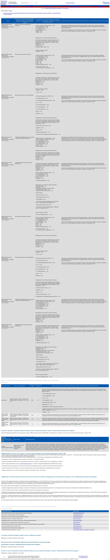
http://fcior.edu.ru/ (77, 522)
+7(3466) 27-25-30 (84, 556)
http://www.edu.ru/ (77, 518)
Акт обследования (8, 14)
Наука (46, 5)
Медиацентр (100, 6)
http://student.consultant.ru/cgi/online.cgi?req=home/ (83, 529)
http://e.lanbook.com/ (77, 526)
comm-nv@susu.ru (84, 557)
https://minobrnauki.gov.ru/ (78, 513)
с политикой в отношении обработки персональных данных (91, 558)
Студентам (29, 6)
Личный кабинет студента (26, 463)
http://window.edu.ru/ (77, 520)
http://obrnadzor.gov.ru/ (78, 514)
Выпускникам (48, 6)
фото (76, 499)
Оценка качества (29, 5)
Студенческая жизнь (94, 5)
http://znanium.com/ (77, 527)
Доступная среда (65, 8)
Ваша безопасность (65, 5)
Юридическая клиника (75, 6)
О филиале (8, 5)
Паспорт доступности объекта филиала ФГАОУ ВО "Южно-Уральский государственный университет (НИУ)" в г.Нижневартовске (32, 13)
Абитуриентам (11, 6)
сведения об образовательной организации (53, 8)
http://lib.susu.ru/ (76, 524)
